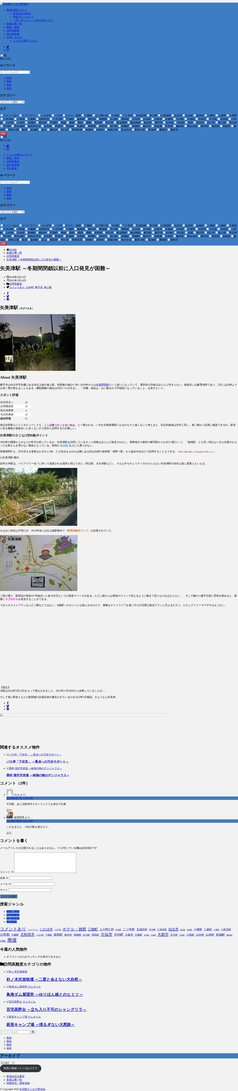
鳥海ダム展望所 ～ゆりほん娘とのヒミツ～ (44, 994)
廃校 (9, 81)
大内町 (119, 934)
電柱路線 (11, 168)
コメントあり (17, 287)
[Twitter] (7, 296)
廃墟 (9, 78)
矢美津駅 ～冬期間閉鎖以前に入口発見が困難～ (34, 259)
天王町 (174, 934)
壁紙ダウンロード (23, 17)
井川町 (152, 929)
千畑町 (48, 935)
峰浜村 (229, 935)
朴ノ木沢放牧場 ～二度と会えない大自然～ (44, 979)
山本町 (210, 934)
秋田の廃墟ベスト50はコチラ (20, 1068)
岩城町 (220, 934)
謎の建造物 (12, 34)
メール (5, 884)
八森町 (208, 929)
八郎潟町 (226, 929)
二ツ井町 (129, 929)
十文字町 (40, 935)
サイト (4, 890)
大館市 (163, 934)
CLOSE (7, 58)
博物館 (77, 934)
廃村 (9, 84)
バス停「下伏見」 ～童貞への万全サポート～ (37, 761)
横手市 (39, 287)
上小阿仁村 (106, 929)
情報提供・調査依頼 (18, 1083)
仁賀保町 (162, 929)
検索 (3, 133)
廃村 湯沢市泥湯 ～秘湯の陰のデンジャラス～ (38, 775)
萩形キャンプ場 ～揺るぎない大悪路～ (40, 1024)
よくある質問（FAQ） (26, 40)
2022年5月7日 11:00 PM (19, 798)
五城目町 (141, 929)
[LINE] (7, 299)
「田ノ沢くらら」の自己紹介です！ (33, 20)
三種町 (93, 929)
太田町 (182, 935)
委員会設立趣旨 (22, 13)
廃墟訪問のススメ (16, 10)
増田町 (95, 934)
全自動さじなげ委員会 (32, 1089)
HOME (13, 249)
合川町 (86, 935)
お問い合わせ (14, 37)
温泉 (9, 88)
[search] (33, 1032)
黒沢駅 (64, 445)
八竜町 (216, 930)
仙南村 (189, 930)
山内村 (30, 287)
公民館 (5, 934)
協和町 (58, 934)
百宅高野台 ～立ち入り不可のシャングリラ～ (46, 1009)
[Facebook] (7, 293)
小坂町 (190, 934)
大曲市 (129, 934)
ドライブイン (33, 930)
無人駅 (48, 287)
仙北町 (182, 930)
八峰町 (198, 929)
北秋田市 (27, 934)
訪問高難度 (12, 30)
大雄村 (153, 935)
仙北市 (173, 929)
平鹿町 (3, 941)
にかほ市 (46, 929)
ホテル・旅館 (74, 929)
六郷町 (15, 934)
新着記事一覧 (14, 23)
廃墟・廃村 (12, 27)
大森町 (138, 934)
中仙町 (118, 930)
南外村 (68, 934)
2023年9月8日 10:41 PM (19, 821)
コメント (7, 872)
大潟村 (146, 935)
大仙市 (106, 934)
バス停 (57, 929)
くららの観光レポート (19, 154)
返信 (9, 810)
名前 (4, 878)
